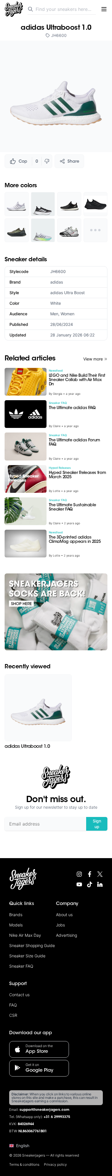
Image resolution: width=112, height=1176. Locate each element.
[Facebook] (89, 874)
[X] (100, 874)
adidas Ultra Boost (67, 292)
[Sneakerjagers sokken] (56, 611)
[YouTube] (79, 884)
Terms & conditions (24, 1164)
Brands (15, 914)
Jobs (60, 924)
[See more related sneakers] (96, 230)
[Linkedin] (100, 884)
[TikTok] (89, 884)
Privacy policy (55, 1164)
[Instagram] (79, 874)
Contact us (19, 994)
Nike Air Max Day (25, 935)
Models (16, 924)
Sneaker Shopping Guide (32, 945)
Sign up (97, 823)
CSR (13, 1015)
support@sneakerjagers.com (44, 1110)
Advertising (66, 935)
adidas (56, 282)
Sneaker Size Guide (27, 955)
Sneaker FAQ (21, 966)
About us (64, 914)
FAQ (13, 1004)
